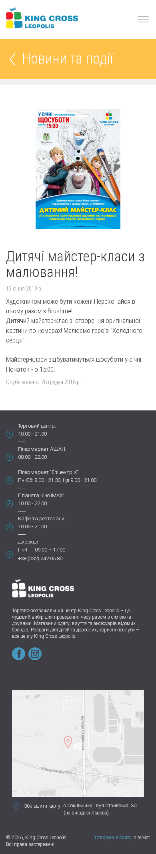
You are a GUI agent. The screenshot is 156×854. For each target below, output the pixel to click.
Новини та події (67, 59)
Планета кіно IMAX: (41, 495)
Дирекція (29, 542)
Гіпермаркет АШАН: (42, 449)
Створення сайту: (114, 837)
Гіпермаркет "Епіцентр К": (49, 472)
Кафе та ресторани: (42, 519)
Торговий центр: (37, 426)
